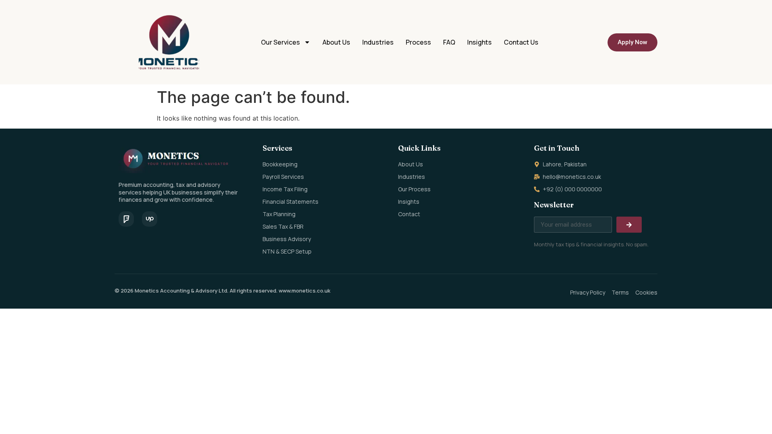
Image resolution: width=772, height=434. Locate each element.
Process (418, 42)
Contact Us (521, 42)
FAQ (449, 42)
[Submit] (629, 225)
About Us (336, 42)
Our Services (280, 42)
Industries (378, 42)
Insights (479, 42)
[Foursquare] (126, 219)
